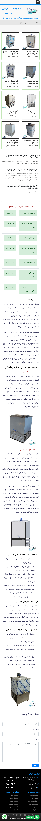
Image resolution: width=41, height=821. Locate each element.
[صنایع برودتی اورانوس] (32, 10)
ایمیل (37, 729)
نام (38, 719)
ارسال (35, 765)
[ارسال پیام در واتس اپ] (5, 817)
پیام (37, 739)
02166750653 (10, 13)
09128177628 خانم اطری (10, 9)
